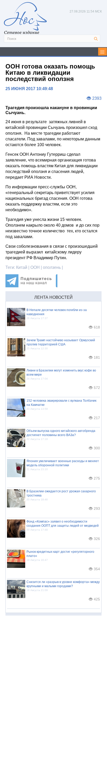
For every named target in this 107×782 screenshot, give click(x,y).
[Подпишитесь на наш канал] (31, 286)
